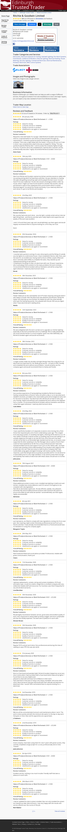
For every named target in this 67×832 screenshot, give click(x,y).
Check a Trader (34, 822)
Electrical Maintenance (54, 61)
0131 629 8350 (18, 38)
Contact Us (30, 824)
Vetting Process (4, 42)
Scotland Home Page (18, 822)
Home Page (5, 16)
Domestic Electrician (19, 62)
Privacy (24, 824)
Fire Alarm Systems (60, 57)
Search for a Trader (5, 20)
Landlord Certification (29, 59)
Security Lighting (25, 61)
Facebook (32, 24)
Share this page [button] (19, 24)
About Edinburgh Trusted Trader (10, 10)
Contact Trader (4, 31)
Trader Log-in (62, 10)
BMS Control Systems (34, 62)
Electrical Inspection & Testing (31, 57)
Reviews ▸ (19, 49)
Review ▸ (34, 49)
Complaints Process (28, 10)
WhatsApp (47, 24)
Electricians (16, 57)
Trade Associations (55, 822)
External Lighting (42, 59)
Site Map (37, 824)
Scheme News (44, 822)
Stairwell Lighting (47, 57)
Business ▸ (51, 49)
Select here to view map (20, 107)
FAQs (27, 822)
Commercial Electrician (38, 61)
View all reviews (60, 811)
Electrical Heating (54, 59)
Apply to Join (40, 10)
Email (56, 24)
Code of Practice (4, 37)
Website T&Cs (16, 824)
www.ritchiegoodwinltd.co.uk (23, 41)
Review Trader (4, 26)
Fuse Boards (17, 59)
